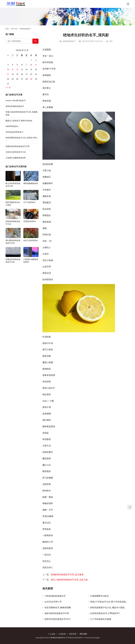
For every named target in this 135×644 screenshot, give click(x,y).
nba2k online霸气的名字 (16, 100)
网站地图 (83, 634)
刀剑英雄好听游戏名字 (55, 596)
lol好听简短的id (12, 126)
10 (8, 69)
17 (8, 74)
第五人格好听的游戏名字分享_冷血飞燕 (69, 579)
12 (17, 69)
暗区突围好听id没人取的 (13, 203)
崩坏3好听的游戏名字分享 (57, 613)
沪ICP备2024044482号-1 (75, 638)
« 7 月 (8, 87)
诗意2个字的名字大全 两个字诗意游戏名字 (109, 602)
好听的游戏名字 (69, 41)
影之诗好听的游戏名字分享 (13, 184)
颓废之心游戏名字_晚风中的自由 (19, 120)
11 (13, 69)
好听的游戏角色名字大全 (13, 222)
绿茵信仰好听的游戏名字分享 (18, 146)
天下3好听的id (29, 202)
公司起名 (62, 634)
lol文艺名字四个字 (53, 602)
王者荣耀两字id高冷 (99, 596)
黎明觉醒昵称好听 (30, 183)
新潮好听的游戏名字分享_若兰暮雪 (67, 574)
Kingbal (97, 638)
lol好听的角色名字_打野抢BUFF (105, 613)
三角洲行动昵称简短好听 (16, 158)
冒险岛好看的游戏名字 (15, 106)
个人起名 (51, 634)
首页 (7, 29)
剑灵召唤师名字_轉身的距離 (58, 607)
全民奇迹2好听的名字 (14, 132)
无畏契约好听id (29, 221)
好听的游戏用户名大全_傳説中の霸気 (107, 607)
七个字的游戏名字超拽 (100, 619)
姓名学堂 (72, 634)
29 (31, 79)
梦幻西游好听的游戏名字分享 (13, 241)
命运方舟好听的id (30, 240)
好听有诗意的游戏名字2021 (58, 619)
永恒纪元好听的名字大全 (16, 152)
